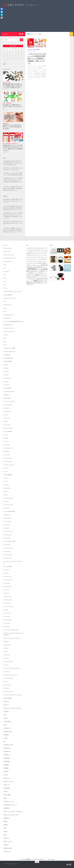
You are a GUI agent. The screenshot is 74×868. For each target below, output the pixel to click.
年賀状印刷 (7, 758)
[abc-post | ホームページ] (13, 5)
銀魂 (5, 828)
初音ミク (6, 718)
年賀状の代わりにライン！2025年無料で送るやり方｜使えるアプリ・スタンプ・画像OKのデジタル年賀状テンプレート (13, 147)
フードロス (7, 616)
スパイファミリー (8, 531)
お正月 (5, 364)
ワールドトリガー (8, 691)
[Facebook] (1, 9)
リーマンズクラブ (8, 678)
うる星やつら (7, 354)
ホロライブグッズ (39, 261)
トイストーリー (8, 576)
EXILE (5, 278)
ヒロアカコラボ (31, 261)
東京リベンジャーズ (9, 781)
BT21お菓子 (28, 248)
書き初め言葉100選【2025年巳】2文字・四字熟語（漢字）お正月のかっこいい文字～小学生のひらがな (13, 85)
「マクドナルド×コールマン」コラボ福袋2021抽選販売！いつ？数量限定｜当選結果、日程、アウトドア (36, 58)
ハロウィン (7, 593)
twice (5, 341)
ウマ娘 (5, 421)
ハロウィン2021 (8, 596)
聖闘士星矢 (7, 808)
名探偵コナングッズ (36, 265)
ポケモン (6, 648)
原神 (5, 724)
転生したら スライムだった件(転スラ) (13, 811)
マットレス (7, 654)
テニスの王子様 (8, 566)
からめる (6, 368)
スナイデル (7, 524)
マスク (5, 651)
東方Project (6, 784)
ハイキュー (7, 589)
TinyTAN (6, 334)
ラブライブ (7, 671)
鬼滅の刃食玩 (30, 284)
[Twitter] (1, 11)
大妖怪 (5, 738)
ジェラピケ (7, 508)
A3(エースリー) (7, 251)
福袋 (38, 49)
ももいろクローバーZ (9, 391)
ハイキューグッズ (37, 257)
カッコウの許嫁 (8, 431)
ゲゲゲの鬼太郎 (8, 474)
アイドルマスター (8, 404)
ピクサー (6, 609)
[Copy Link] (1, 17)
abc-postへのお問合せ (25, 859)
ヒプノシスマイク (8, 606)
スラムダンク (7, 538)
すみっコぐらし (8, 378)
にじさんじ (7, 384)
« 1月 (4, 64)
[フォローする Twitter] (20, 34)
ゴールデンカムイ (8, 498)
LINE (4, 143)
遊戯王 (5, 821)
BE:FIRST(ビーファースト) (10, 258)
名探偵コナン (7, 728)
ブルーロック (7, 623)
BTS (5, 268)
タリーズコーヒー (8, 554)
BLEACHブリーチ (8, 261)
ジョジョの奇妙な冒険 (9, 511)
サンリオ (6, 501)
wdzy (5, 344)
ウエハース (7, 418)
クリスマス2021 (8, 458)
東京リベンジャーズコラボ (40, 277)
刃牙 (5, 714)
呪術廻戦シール (36, 271)
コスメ (5, 478)
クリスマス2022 (8, 461)
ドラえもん (7, 583)
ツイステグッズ (30, 255)
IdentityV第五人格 (8, 294)
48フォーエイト (8, 248)
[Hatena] (1, 14)
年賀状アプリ (15, 143)
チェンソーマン (8, 558)
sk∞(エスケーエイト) (9, 328)
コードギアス (7, 488)
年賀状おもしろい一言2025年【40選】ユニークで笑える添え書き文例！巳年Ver (12, 126)
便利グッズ (7, 701)
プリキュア (7, 626)
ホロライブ (7, 641)
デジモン (6, 573)
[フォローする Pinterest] (22, 34)
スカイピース (7, 514)
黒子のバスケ (7, 851)
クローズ (6, 468)
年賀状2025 (28, 275)
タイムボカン (7, 551)
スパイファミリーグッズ (40, 253)
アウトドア (30, 49)
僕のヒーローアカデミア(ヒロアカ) (12, 708)
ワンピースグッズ (33, 263)
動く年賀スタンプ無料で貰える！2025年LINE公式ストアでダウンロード (12, 106)
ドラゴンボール (8, 586)
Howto (5, 288)
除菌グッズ (7, 838)
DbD (5, 274)
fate (5, 281)
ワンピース (7, 688)
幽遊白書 (6, 764)
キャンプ (6, 441)
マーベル (6, 658)
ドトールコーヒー (8, 579)
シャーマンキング (8, 504)
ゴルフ (5, 494)
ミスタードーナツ (8, 661)
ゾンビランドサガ (8, 548)
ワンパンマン (7, 684)
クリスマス (7, 454)
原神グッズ (30, 265)
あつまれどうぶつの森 (9, 348)
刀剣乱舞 (6, 711)
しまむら (6, 371)
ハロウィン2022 (8, 599)
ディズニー (7, 569)
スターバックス (8, 518)
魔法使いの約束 (8, 848)
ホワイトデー (7, 644)
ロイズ (5, 681)
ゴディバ (6, 491)
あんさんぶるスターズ (9, 351)
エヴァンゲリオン (8, 428)
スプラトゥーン (8, 534)
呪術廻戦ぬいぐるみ (32, 267)
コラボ (34, 49)
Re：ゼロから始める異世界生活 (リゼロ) (13, 321)
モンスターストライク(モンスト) (12, 668)
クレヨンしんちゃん (9, 464)
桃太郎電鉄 (7, 788)
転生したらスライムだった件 (11, 814)
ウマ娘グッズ (31, 251)
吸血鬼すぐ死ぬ (8, 731)
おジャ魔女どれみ (8, 358)
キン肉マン (7, 451)
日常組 (5, 774)
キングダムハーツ (8, 448)
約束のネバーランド (9, 801)
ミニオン (6, 664)
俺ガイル (6, 704)
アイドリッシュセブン (9, 401)
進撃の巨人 (7, 818)
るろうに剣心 (7, 398)
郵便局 (5, 824)
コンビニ (6, 484)
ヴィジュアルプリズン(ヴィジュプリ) (13, 694)
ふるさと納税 (7, 388)
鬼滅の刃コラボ (31, 283)
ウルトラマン (7, 424)
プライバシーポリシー (39, 859)
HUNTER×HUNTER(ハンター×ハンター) (13, 291)
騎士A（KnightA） (8, 841)
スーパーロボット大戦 (9, 541)
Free (5, 284)
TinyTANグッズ (31, 250)
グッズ (5, 471)
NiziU (5, 311)
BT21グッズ (34, 248)
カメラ (5, 434)
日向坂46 (6, 771)
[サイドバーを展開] (71, 34)
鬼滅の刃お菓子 (41, 278)
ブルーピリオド (8, 619)
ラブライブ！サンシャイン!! (11, 674)
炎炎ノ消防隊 (7, 794)
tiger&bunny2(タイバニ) (9, 331)
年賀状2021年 (7, 748)
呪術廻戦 (6, 734)
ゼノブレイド (7, 544)
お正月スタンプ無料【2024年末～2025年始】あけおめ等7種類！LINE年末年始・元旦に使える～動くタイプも (13, 188)
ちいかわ (6, 381)
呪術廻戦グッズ (35, 268)
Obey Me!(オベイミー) (9, 314)
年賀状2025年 (9, 103)
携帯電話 (6, 768)
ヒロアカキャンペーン (35, 259)
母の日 (5, 791)
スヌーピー (7, 528)
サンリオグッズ (38, 251)
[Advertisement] (37, 21)
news (4, 103)
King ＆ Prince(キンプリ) (9, 298)
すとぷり (6, 374)
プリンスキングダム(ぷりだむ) (11, 629)
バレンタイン (7, 603)
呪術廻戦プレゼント (33, 273)
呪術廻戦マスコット (42, 273)
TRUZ (5, 338)
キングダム (7, 444)
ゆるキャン (7, 394)
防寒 (5, 834)
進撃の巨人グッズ (33, 278)
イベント (6, 414)
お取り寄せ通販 (8, 361)
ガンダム (6, 438)
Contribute (6, 271)
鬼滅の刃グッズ (40, 280)
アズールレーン (8, 411)
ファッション (7, 613)
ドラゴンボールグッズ (39, 255)
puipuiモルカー (7, 318)
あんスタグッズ (38, 250)
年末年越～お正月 (6, 82)
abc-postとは (51, 859)
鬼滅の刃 (6, 844)
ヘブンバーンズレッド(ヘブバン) (12, 638)
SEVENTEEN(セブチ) (8, 324)
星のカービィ (7, 778)
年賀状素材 (7, 761)
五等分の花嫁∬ (8, 698)
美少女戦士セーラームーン (10, 804)
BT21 (5, 264)
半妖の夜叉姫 (7, 721)
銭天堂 (5, 831)
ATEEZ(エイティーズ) (9, 254)
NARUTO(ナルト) (8, 304)
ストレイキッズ (8, 521)
